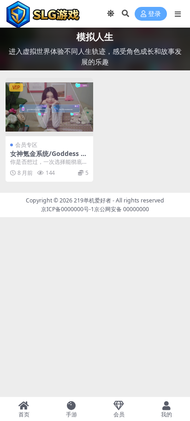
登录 (154, 14)
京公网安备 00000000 (121, 209)
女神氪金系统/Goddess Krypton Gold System (49, 157)
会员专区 (26, 145)
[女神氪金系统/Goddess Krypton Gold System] (49, 107)
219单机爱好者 (92, 200)
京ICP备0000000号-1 (67, 209)
